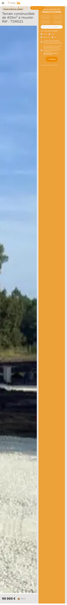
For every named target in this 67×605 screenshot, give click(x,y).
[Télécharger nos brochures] (45, 8)
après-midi (47, 37)
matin (45, 34)
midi (53, 34)
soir (56, 37)
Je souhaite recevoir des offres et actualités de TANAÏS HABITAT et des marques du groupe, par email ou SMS (53, 42)
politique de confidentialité (50, 53)
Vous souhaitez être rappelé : (50, 31)
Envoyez (52, 59)
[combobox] (52, 27)
